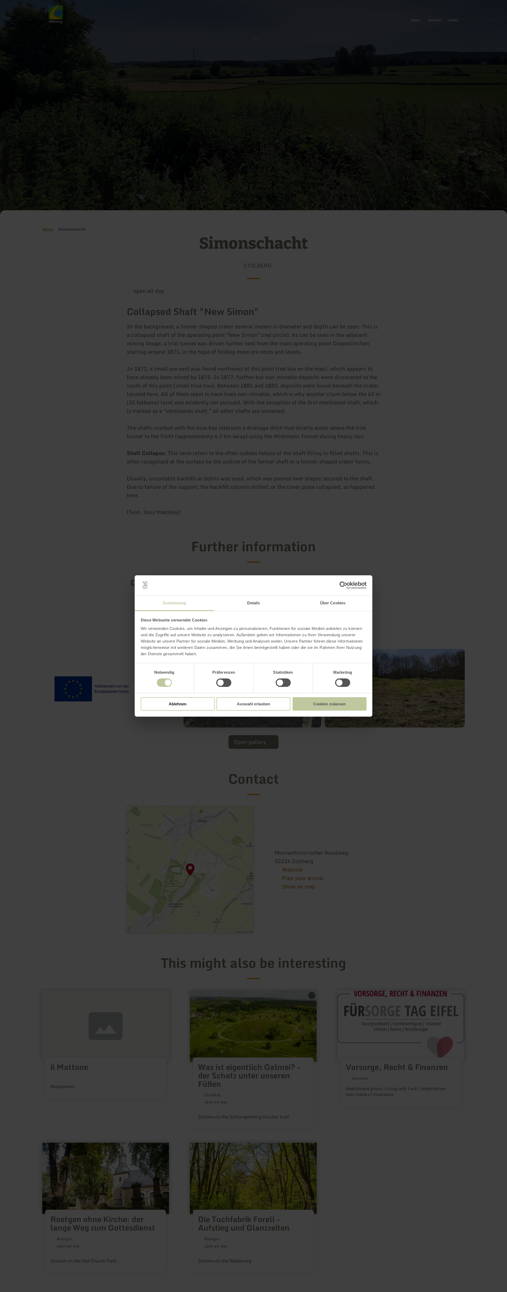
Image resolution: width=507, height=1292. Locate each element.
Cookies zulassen (329, 704)
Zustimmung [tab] (174, 603)
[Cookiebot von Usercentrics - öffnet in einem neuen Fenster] (343, 585)
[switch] (223, 682)
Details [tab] (253, 603)
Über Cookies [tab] (332, 603)
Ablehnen (177, 704)
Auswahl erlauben (253, 704)
